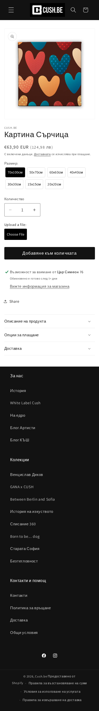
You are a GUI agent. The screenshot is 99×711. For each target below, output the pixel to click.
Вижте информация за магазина (39, 286)
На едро (17, 415)
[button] (11, 10)
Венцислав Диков (26, 474)
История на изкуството (31, 511)
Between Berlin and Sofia (32, 499)
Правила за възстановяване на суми (58, 683)
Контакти (18, 595)
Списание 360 (23, 523)
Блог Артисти (22, 427)
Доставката (42, 154)
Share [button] (14, 301)
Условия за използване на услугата (52, 691)
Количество (14, 198)
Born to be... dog (25, 536)
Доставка (19, 619)
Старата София (25, 548)
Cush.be (41, 676)
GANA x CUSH (22, 486)
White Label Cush (25, 402)
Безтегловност (24, 560)
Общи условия (24, 632)
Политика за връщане (30, 607)
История (18, 390)
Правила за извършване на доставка (52, 700)
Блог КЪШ (19, 439)
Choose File (15, 234)
